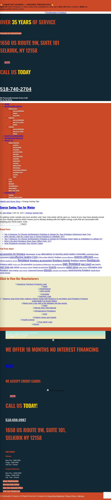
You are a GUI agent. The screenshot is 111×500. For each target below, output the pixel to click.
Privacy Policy (70, 496)
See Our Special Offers (13, 488)
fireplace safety (6, 264)
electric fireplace (54, 257)
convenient (4, 257)
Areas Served (14, 143)
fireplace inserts (61, 260)
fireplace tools (16, 264)
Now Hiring (13, 188)
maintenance (61, 267)
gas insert (86, 264)
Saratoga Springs (20, 170)
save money (23, 270)
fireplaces (93, 260)
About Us (8, 140)
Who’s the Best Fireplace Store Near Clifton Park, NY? (27, 241)
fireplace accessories (41, 260)
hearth (30, 267)
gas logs (4, 267)
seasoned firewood (35, 270)
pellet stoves (83, 267)
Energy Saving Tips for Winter (17, 207)
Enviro (15, 261)
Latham (15, 163)
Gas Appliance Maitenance (42, 264)
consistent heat (92, 254)
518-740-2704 (15, 89)
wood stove (95, 270)
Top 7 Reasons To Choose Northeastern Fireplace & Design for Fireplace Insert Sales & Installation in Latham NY (53, 239)
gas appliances (57, 264)
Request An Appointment (10, 33)
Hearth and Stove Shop (10, 201)
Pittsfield (16, 168)
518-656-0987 (16, 420)
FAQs (10, 181)
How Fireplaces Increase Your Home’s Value (23, 243)
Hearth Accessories (13, 136)
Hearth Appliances (13, 106)
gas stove (14, 267)
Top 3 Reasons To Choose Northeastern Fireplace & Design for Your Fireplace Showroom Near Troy (47, 234)
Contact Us (9, 193)
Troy (15, 177)
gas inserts (96, 264)
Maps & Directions (15, 197)
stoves (48, 270)
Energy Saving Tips (34, 213)
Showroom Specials (13, 138)
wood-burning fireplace (79, 270)
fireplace (23, 260)
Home (6, 104)
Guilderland (18, 156)
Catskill (16, 150)
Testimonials (13, 186)
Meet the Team (14, 190)
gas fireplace (71, 264)
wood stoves (5, 273)
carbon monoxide (77, 254)
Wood (15, 113)
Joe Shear (7, 213)
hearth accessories (40, 267)
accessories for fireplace (12, 254)
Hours (11, 195)
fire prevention (26, 264)
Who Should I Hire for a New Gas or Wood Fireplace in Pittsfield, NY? (34, 237)
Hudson (16, 159)
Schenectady (18, 172)
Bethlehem (17, 147)
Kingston (16, 161)
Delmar (16, 154)
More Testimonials (11, 481)
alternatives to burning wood (54, 254)
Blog (9, 365)
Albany (16, 145)
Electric (16, 115)
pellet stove (72, 267)
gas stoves (23, 267)
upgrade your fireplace (60, 270)
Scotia (15, 175)
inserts (52, 267)
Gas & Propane (18, 111)
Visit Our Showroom (11, 491)
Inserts (11, 118)
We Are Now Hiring (11, 484)
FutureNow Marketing (55, 496)
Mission (11, 184)
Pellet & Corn (18, 122)
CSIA (10, 179)
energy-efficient (83, 256)
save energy (14, 270)
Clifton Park (18, 152)
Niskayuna (17, 165)
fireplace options (78, 260)
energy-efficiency (68, 257)
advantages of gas (33, 254)
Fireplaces (13, 109)
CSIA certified (42, 257)
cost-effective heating (20, 257)
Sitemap (81, 496)
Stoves (11, 127)
